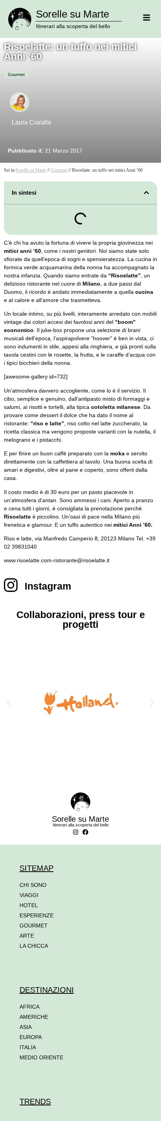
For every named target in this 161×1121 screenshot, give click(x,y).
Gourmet (16, 74)
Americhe (34, 1017)
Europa (31, 1037)
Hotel (29, 905)
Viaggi (29, 895)
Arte (27, 936)
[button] (146, 192)
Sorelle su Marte (72, 14)
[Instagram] (75, 832)
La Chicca (34, 946)
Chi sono (33, 885)
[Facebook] (85, 832)
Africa (29, 1007)
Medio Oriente (41, 1057)
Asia (26, 1027)
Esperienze (37, 915)
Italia (28, 1047)
